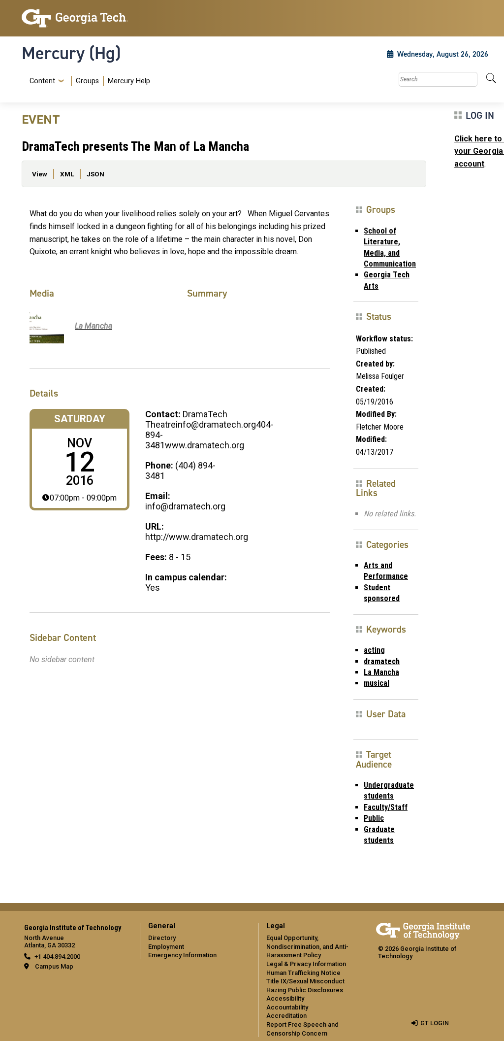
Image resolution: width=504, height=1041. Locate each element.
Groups (87, 81)
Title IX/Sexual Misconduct (305, 981)
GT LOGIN (434, 1023)
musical (376, 683)
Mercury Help (129, 81)
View (39, 174)
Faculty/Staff (386, 807)
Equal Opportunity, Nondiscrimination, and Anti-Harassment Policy (307, 946)
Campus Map (54, 966)
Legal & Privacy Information (306, 964)
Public (374, 818)
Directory (162, 937)
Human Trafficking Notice (303, 972)
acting (374, 650)
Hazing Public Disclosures (304, 990)
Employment (166, 946)
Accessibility (285, 998)
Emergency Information (182, 955)
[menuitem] (88, 81)
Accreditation (286, 1015)
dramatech (382, 661)
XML (67, 174)
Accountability (287, 1007)
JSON (95, 174)
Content (42, 81)
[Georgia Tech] (75, 18)
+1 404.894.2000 (57, 956)
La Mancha (381, 672)
